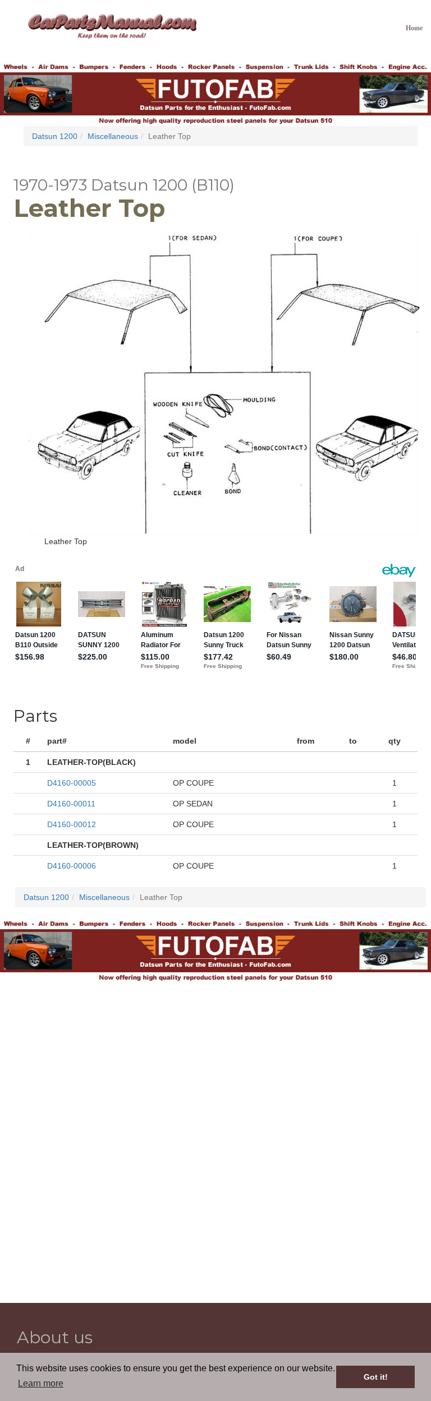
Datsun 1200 (54, 136)
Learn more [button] (40, 1383)
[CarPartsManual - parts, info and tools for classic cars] (112, 25)
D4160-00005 (71, 782)
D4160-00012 (71, 824)
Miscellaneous (113, 136)
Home (414, 28)
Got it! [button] (376, 1376)
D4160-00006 (71, 865)
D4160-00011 (71, 803)
